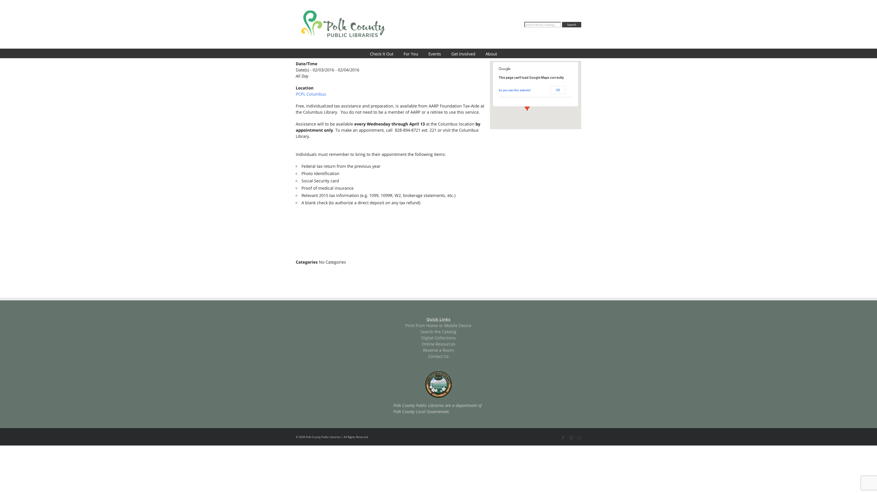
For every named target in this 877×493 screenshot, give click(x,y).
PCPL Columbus (311, 94)
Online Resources (438, 344)
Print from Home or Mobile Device (438, 325)
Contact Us (438, 356)
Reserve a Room (438, 350)
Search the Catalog (438, 331)
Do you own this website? (515, 90)
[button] (527, 106)
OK (558, 90)
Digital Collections (438, 338)
